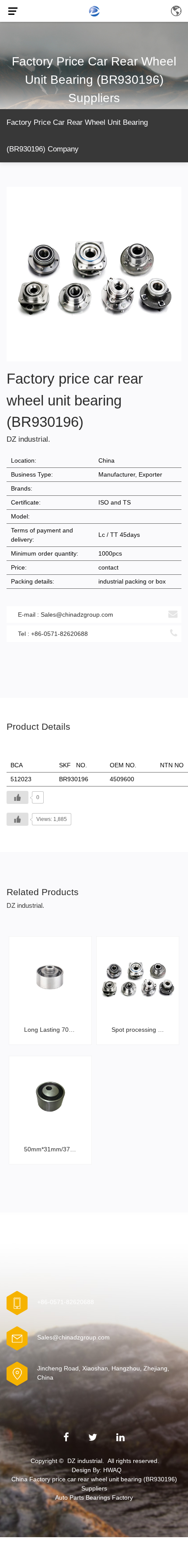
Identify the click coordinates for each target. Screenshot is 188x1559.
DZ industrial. (85, 1460)
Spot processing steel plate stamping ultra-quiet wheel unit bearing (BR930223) (139, 1029)
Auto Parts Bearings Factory (94, 1497)
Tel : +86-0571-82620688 (53, 633)
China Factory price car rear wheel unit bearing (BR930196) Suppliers (94, 1484)
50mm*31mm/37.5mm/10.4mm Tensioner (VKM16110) (52, 1149)
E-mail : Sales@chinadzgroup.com (65, 614)
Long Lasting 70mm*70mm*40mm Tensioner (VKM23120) (52, 1029)
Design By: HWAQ (97, 1469)
